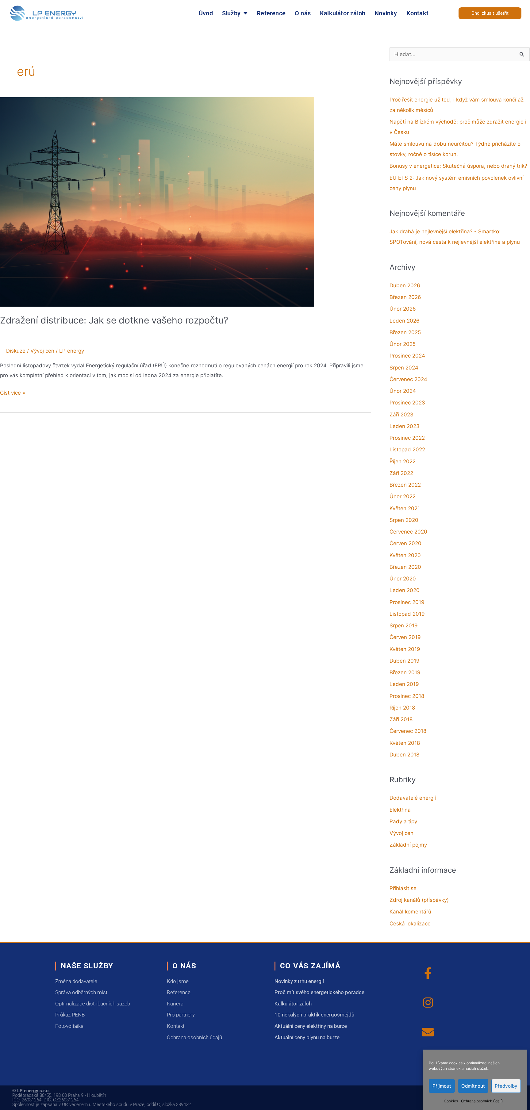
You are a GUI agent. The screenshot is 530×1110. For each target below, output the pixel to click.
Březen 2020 (405, 567)
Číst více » (12, 392)
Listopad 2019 (407, 614)
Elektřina (400, 810)
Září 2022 (401, 473)
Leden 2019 (404, 684)
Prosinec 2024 (407, 356)
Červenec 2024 (408, 379)
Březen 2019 (405, 672)
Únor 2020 (403, 579)
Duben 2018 (404, 755)
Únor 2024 (403, 391)
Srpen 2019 (404, 625)
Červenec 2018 (408, 731)
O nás (303, 13)
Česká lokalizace (410, 924)
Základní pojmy (408, 845)
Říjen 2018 (402, 708)
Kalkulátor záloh (342, 13)
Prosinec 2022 (407, 438)
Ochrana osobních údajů (482, 1100)
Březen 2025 (405, 332)
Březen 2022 (405, 485)
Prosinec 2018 (407, 696)
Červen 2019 (405, 637)
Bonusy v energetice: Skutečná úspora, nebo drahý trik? (458, 166)
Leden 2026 (405, 321)
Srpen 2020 (404, 520)
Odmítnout (473, 1086)
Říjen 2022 (403, 461)
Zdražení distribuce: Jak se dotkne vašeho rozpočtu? (114, 320)
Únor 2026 (403, 309)
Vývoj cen (42, 351)
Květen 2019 (405, 649)
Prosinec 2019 (407, 602)
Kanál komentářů (410, 912)
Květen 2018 (405, 743)
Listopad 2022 (407, 449)
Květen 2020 (405, 555)
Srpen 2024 (404, 368)
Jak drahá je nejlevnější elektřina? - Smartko (444, 231)
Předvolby (506, 1086)
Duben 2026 (405, 285)
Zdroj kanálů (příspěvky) (419, 900)
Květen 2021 (405, 508)
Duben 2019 (405, 661)
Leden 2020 (405, 590)
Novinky (385, 13)
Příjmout (441, 1086)
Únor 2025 (403, 344)
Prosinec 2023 (407, 403)
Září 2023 (401, 414)
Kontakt (417, 13)
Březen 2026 (405, 297)
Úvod (206, 13)
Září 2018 (401, 719)
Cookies (451, 1100)
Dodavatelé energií (413, 798)
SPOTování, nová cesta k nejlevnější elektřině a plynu (455, 242)
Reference (271, 13)
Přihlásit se (403, 888)
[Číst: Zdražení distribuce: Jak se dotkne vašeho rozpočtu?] (157, 201)
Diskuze (15, 351)
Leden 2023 (405, 426)
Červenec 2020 (408, 532)
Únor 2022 (403, 496)
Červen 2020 (405, 543)
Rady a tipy (403, 821)
